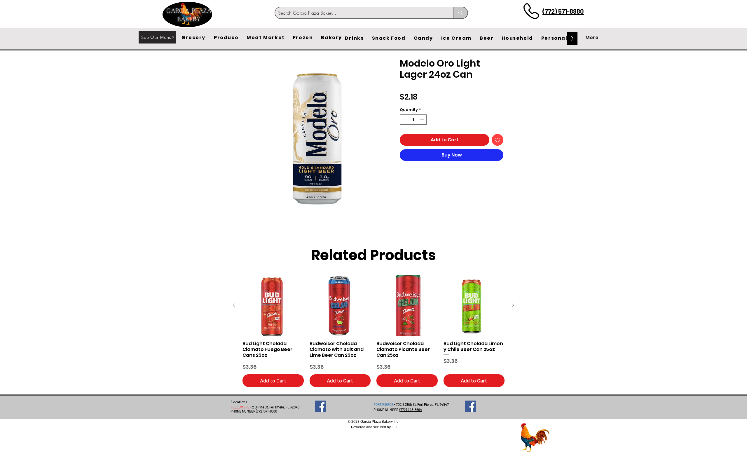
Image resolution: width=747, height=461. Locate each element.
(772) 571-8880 (563, 11)
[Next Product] (512, 305)
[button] (193, 37)
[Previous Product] (234, 305)
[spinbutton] (413, 120)
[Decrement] (404, 120)
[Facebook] (320, 406)
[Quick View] (273, 305)
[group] (373, 331)
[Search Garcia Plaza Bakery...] (460, 12)
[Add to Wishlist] (497, 140)
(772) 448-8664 (410, 410)
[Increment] (422, 120)
